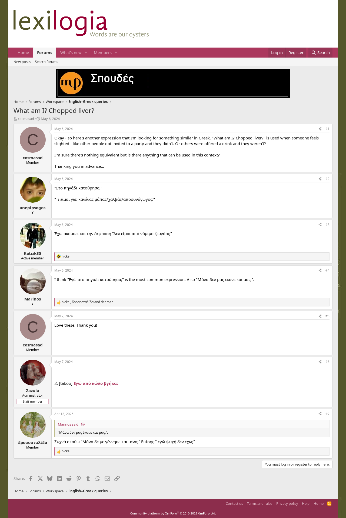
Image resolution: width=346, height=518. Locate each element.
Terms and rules (259, 503)
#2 (327, 178)
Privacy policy (287, 503)
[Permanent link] (57, 373)
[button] (86, 53)
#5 (327, 316)
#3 (327, 224)
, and (87, 302)
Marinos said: (68, 424)
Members (103, 52)
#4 (327, 270)
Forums (44, 52)
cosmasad (26, 118)
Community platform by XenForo (173, 513)
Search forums (46, 61)
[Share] (320, 129)
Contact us (234, 503)
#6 (327, 361)
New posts (22, 61)
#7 (327, 414)
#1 (327, 128)
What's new (71, 52)
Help (306, 503)
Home (23, 52)
